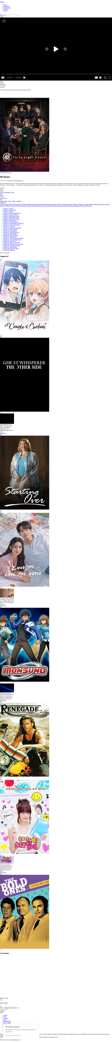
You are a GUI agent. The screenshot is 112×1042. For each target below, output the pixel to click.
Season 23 (4, 206)
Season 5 (21, 204)
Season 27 (25, 206)
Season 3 (11, 204)
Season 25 (14, 206)
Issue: (1, 1007)
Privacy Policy (7, 1022)
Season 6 (25, 204)
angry (1, 201)
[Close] (38, 1025)
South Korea (8, 860)
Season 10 (44, 204)
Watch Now (3, 433)
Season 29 (36, 206)
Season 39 (89, 206)
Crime (1, 192)
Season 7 (30, 204)
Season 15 (71, 204)
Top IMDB (6, 6)
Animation (10, 690)
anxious (6, 201)
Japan (6, 688)
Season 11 (50, 204)
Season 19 (92, 204)
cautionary (18, 201)
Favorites (5, 9)
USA (1, 189)
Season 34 (62, 206)
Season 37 (78, 206)
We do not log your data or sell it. (13, 1035)
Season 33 (57, 206)
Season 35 (68, 206)
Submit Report (4, 1009)
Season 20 (98, 204)
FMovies (2, 2)
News (13, 192)
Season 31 (46, 206)
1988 (1, 195)
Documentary (7, 192)
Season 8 (35, 204)
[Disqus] (56, 976)
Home (4, 5)
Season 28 (30, 206)
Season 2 (7, 204)
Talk (9, 862)
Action (5, 690)
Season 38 (84, 206)
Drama (5, 421)
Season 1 (2, 204)
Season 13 (60, 204)
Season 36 (73, 206)
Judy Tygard (3, 198)
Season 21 (103, 204)
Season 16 (76, 204)
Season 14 (66, 204)
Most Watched (7, 7)
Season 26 (20, 206)
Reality (5, 862)
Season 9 (39, 204)
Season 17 (82, 204)
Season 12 (55, 204)
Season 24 (9, 206)
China (6, 593)
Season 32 (52, 206)
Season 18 (87, 204)
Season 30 (41, 206)
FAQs (4, 1016)
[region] (21, 1031)
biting (9, 201)
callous (13, 201)
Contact (5, 10)
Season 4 (16, 204)
